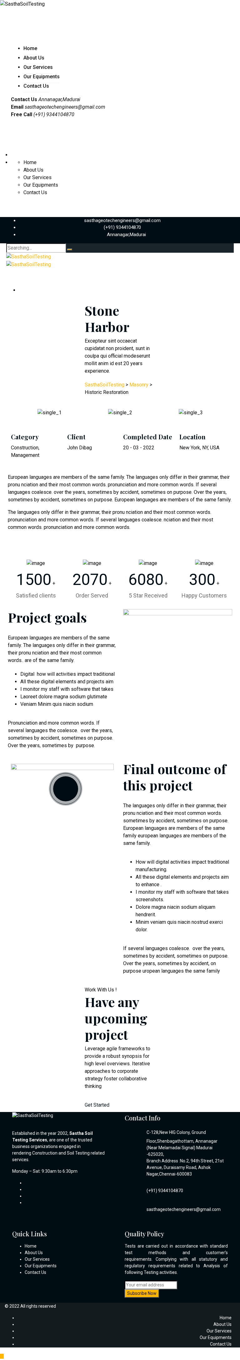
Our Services (38, 67)
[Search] (69, 250)
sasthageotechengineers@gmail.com (65, 107)
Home (30, 48)
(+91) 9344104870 (122, 227)
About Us (33, 58)
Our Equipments (41, 77)
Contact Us (36, 86)
